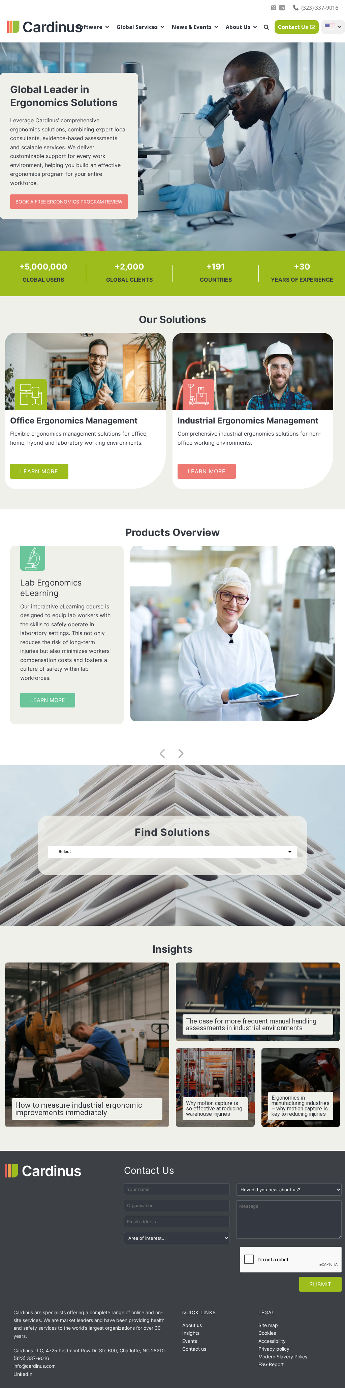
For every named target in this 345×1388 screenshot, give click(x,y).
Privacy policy (273, 1349)
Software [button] (89, 27)
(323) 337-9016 (319, 7)
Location (333, 27)
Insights (190, 1333)
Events (189, 1341)
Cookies (267, 1333)
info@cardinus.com (34, 1366)
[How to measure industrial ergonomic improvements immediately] (87, 1045)
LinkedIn (22, 1374)
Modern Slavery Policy (283, 1356)
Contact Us (293, 27)
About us (192, 1325)
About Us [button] (238, 27)
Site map (268, 1325)
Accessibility (272, 1341)
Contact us (194, 1349)
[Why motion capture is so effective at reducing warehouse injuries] (215, 1087)
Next (177, 755)
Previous (159, 755)
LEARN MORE (47, 714)
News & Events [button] (192, 27)
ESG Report (271, 1364)
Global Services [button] (137, 27)
